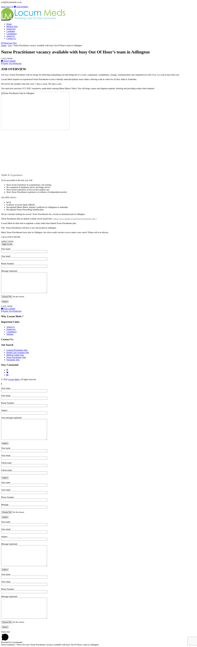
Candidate (10, 31)
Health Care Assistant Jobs (17, 352)
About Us (10, 36)
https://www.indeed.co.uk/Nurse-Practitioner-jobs (75, 219)
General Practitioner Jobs (17, 350)
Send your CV (7, 7)
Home (9, 24)
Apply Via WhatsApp (12, 63)
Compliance (11, 34)
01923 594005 (9, 61)
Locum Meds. (14, 379)
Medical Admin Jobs (15, 355)
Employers (11, 29)
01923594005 (22, 7)
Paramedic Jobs (13, 360)
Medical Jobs (12, 26)
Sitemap (9, 334)
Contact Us (11, 38)
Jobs (10, 45)
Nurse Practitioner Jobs (16, 357)
